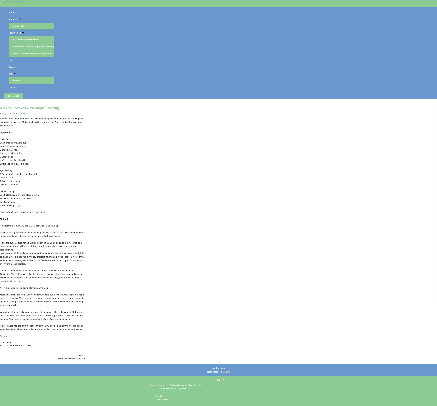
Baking (3, 114)
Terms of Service (162, 400)
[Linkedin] (223, 380)
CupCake (11, 114)
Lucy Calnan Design (184, 389)
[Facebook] (214, 380)
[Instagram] (218, 380)
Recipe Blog (21, 114)
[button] (31, 19)
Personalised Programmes (219, 372)
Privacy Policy (160, 396)
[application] (19, 19)
